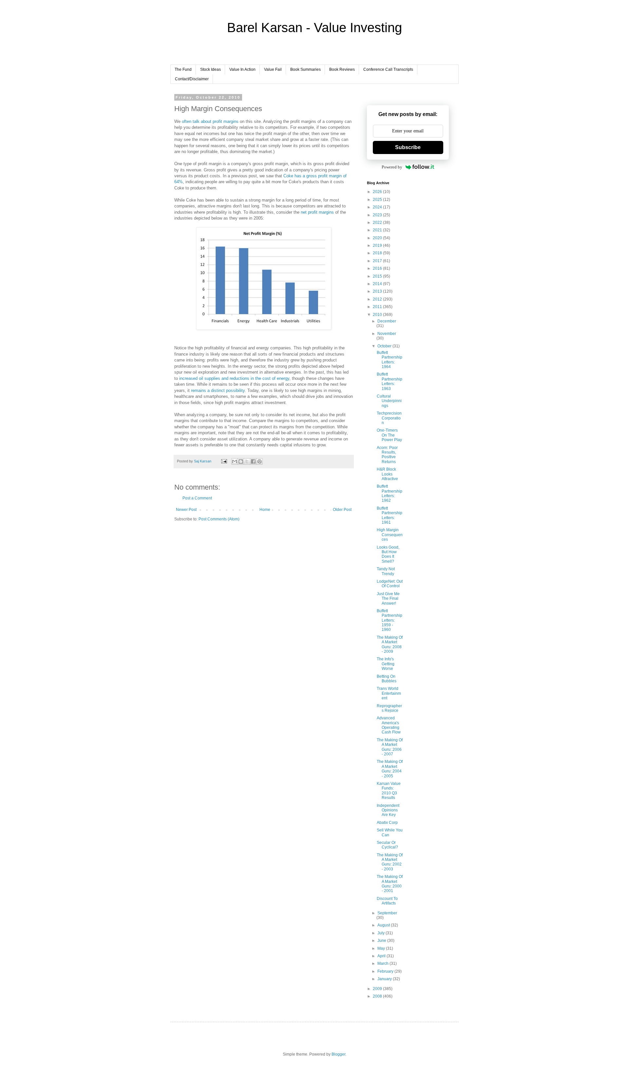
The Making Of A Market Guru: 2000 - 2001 (390, 883)
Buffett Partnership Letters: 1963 (389, 381)
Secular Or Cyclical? (387, 844)
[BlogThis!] (241, 461)
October (384, 346)
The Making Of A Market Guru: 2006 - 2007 (390, 747)
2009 (378, 988)
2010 (378, 314)
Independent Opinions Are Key (388, 810)
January (385, 979)
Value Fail (273, 69)
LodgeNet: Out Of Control (390, 583)
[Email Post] (223, 461)
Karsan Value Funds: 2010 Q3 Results (389, 790)
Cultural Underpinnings (389, 401)
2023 (378, 215)
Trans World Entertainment (389, 693)
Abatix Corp (387, 822)
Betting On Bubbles (386, 678)
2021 (378, 230)
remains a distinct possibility (218, 390)
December (386, 321)
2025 (378, 199)
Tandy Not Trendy (386, 571)
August (384, 925)
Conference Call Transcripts (388, 69)
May (381, 948)
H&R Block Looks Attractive (387, 474)
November (386, 333)
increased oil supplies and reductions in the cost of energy (234, 378)
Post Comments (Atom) (219, 519)
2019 (378, 245)
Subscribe (408, 147)
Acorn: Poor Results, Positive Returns (387, 454)
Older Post (342, 509)
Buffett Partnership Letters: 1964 (389, 359)
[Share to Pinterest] (259, 461)
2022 (378, 222)
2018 (378, 253)
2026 (378, 191)
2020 (378, 238)
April (382, 956)
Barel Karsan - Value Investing (314, 27)
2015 (378, 276)
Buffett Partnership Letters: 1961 (389, 515)
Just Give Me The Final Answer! (388, 599)
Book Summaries (305, 69)
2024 (378, 207)
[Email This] (234, 461)
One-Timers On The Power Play (389, 435)
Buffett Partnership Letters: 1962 (389, 493)
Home (264, 509)
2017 (378, 261)
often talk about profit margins (210, 121)
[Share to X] (247, 461)
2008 (378, 996)
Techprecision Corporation (389, 418)
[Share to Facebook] (253, 461)
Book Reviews (342, 69)
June (382, 940)
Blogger (338, 1054)
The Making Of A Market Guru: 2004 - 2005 (390, 768)
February (385, 971)
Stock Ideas (210, 69)
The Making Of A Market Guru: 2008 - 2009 (390, 644)
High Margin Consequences (390, 535)
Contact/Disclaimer (192, 79)
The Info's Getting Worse (385, 664)
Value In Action (242, 69)
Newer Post (186, 509)
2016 (378, 268)
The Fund (183, 69)
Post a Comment (197, 498)
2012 (378, 299)
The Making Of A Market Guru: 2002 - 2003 (390, 862)
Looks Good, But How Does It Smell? (388, 554)
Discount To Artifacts (387, 900)
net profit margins (317, 212)
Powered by (392, 167)
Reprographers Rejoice (389, 708)
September (387, 913)
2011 (378, 306)
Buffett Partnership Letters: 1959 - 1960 (389, 620)
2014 (378, 284)
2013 (378, 291)
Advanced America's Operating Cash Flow (389, 725)
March (383, 963)
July (381, 933)
